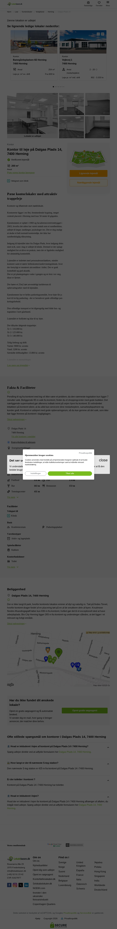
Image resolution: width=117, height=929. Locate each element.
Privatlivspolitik (85, 453)
